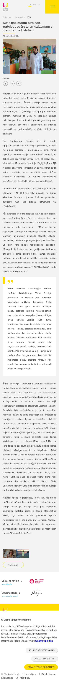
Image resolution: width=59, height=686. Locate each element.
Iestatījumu (31, 674)
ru (34, 4)
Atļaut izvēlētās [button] (44, 658)
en (39, 4)
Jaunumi (19, 18)
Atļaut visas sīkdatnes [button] (41, 667)
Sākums (7, 18)
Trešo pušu (24, 678)
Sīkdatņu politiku (44, 641)
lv (30, 4)
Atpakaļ (14, 565)
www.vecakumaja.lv (10, 596)
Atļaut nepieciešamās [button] (41, 650)
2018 (29, 18)
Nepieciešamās (11, 674)
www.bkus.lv (7, 584)
